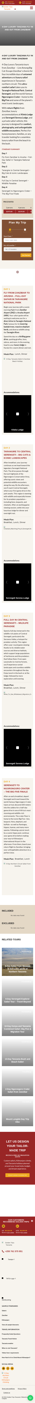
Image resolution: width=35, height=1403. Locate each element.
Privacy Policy (22, 1388)
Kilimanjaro (5, 1320)
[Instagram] (8, 1368)
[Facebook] (3, 1368)
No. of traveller (9, 245)
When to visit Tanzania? (9, 1348)
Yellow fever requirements (10, 1353)
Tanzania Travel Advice (9, 1339)
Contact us (6, 1392)
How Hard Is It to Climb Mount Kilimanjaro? (16, 1357)
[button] (31, 7)
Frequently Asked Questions (11, 1334)
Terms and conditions (8, 1388)
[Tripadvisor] (12, 1368)
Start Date (7, 236)
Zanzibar (5, 1315)
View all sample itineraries (10, 1325)
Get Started (26, 255)
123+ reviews (11, 3)
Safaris (4, 1310)
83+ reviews (28, 3)
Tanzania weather (7, 1343)
